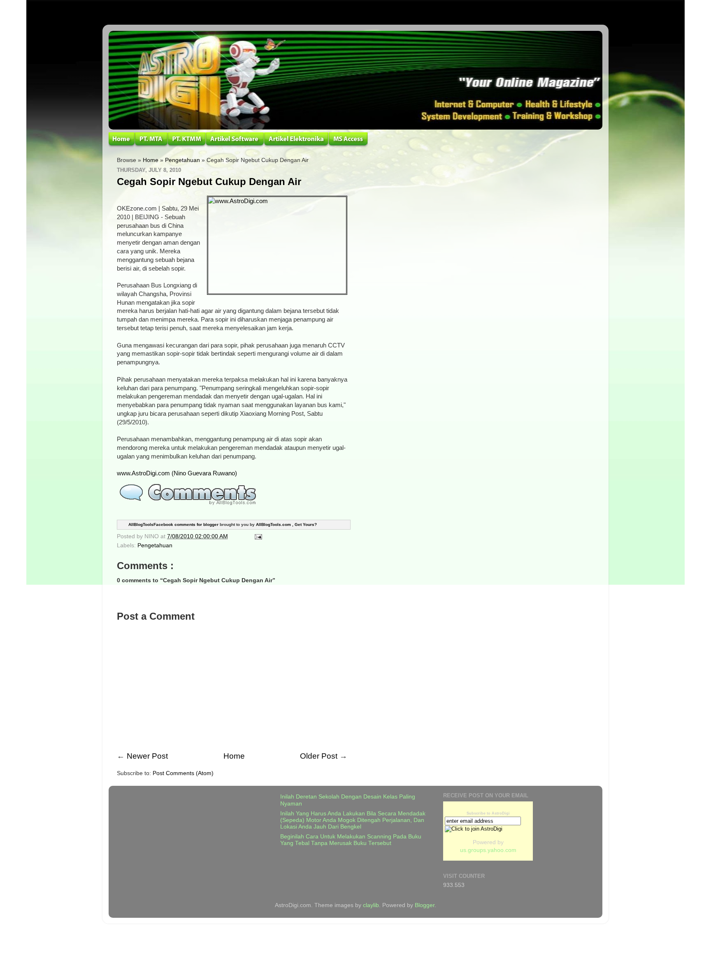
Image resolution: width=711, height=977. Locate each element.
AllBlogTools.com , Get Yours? (286, 524)
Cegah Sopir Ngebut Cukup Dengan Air (209, 181)
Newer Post (147, 756)
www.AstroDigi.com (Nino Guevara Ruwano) (177, 473)
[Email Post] (257, 536)
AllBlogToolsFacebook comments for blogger (173, 524)
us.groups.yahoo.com (488, 850)
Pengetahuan (182, 160)
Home (150, 160)
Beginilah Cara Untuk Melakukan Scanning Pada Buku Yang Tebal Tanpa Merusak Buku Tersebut (350, 839)
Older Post (318, 756)
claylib (371, 905)
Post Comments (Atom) (183, 773)
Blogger (424, 905)
